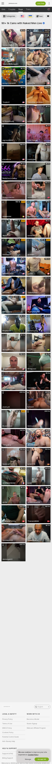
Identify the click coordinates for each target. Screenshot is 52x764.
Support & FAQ (7, 754)
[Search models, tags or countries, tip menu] (48, 9)
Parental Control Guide (10, 737)
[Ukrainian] (30, 16)
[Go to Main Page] (16, 3)
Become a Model (33, 719)
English (40, 707)
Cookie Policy (33, 755)
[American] (22, 16)
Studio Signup (32, 724)
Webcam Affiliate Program (36, 728)
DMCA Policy (7, 728)
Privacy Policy (7, 719)
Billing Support (7, 758)
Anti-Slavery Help (8, 741)
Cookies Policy (7, 732)
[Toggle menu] (3, 3)
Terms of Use (7, 724)
